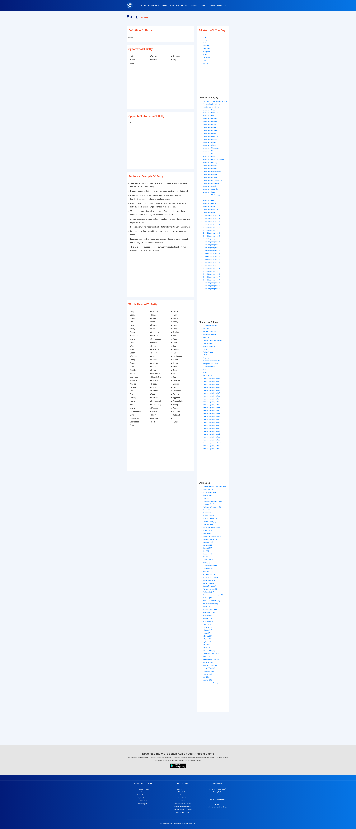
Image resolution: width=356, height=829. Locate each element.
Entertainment (207, 355)
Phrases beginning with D (211, 387)
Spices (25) (207, 648)
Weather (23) (207, 680)
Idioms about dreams (210, 130)
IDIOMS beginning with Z (211, 289)
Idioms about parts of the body (213, 180)
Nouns (143, 792)
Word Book (195, 5)
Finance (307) (207, 548)
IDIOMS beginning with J (211, 242)
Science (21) (207, 645)
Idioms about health (209, 142)
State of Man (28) (209, 651)
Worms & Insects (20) (210, 683)
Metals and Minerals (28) (211, 601)
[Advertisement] (160, 87)
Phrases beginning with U (211, 437)
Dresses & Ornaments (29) (212, 536)
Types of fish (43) (209, 668)
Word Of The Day (154, 5)
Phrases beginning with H (211, 399)
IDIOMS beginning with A (211, 215)
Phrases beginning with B (211, 381)
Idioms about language (211, 148)
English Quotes (143, 798)
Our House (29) (208, 621)
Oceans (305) (207, 615)
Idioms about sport (209, 192)
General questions (209, 367)
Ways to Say (182, 792)
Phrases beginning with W (211, 443)
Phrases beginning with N (211, 416)
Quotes (219, 5)
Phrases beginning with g (211, 396)
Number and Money (209, 334)
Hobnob (205, 54)
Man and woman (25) (210, 589)
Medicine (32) (207, 598)
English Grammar (143, 795)
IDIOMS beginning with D (211, 224)
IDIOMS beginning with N (211, 253)
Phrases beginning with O (211, 419)
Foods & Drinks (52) (209, 560)
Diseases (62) (207, 533)
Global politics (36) (209, 574)
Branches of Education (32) (212, 501)
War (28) (206, 677)
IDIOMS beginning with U (211, 274)
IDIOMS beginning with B (211, 218)
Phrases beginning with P (211, 422)
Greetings (206, 328)
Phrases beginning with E (211, 390)
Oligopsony (206, 52)
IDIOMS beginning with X (211, 283)
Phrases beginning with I (211, 402)
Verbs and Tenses (143, 789)
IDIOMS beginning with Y (211, 286)
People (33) (207, 624)
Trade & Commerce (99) (211, 659)
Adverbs (182, 801)
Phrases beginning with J (211, 405)
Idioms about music (209, 165)
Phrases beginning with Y (211, 446)
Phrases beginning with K (211, 408)
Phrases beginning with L (211, 411)
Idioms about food (209, 133)
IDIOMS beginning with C (211, 221)
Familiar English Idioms (211, 107)
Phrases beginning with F (211, 393)
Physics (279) (207, 627)
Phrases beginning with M (211, 413)
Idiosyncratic (207, 40)
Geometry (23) (208, 571)
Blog (187, 5)
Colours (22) (207, 513)
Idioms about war (209, 207)
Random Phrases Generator (182, 809)
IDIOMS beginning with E (211, 227)
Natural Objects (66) (210, 609)
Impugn (205, 60)
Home (143, 5)
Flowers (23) (207, 557)
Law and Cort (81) (209, 583)
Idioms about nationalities (212, 171)
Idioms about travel (209, 204)
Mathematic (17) (208, 592)
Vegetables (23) (208, 671)
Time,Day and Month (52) (211, 653)
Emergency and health (210, 364)
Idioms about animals (210, 113)
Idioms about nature (210, 174)
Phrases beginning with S (211, 431)
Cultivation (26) (208, 524)
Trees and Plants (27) (210, 665)
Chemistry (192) (208, 504)
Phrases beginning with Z (211, 449)
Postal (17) (206, 633)
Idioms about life (208, 154)
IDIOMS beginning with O (211, 256)
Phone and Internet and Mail (212, 340)
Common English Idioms (211, 104)
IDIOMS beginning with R (211, 265)
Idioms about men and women (213, 160)
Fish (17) (206, 551)
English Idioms (143, 801)
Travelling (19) (208, 662)
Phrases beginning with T (211, 434)
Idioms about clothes (210, 119)
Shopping (206, 358)
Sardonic (206, 43)
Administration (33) (209, 492)
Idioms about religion (210, 186)
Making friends (208, 352)
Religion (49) (207, 639)
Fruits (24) (206, 563)
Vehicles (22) (207, 674)
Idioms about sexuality (210, 189)
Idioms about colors (210, 122)
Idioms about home (209, 145)
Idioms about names (210, 168)
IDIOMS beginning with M (211, 251)
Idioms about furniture (210, 136)
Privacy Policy (217, 792)
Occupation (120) (209, 612)
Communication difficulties (212, 361)
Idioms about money (210, 163)
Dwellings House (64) (210, 539)
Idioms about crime (209, 124)
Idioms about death (209, 127)
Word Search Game (182, 812)
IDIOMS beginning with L (211, 248)
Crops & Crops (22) (209, 522)
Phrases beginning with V (211, 440)
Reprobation (207, 57)
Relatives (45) (207, 636)
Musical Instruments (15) (211, 604)
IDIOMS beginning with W (211, 280)
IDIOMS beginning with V (211, 277)
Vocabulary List (168, 5)
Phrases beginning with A (211, 378)
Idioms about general (210, 139)
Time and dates (208, 343)
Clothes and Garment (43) (212, 507)
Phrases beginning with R (211, 428)
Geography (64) (208, 568)
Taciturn (205, 63)
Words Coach (177, 823)
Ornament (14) (208, 618)
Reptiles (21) (207, 642)
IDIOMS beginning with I (211, 239)
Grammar (180, 5)
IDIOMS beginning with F (211, 230)
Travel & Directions (209, 331)
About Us (218, 795)
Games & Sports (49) (210, 566)
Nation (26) (206, 607)
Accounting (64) (208, 489)
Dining (205, 349)
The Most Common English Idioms (215, 101)
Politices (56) (207, 630)
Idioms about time (209, 201)
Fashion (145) (207, 545)
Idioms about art (208, 116)
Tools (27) (206, 656)
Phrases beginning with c (211, 384)
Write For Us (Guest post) (217, 789)
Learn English (142, 804)
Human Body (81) (209, 580)
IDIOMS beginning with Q (211, 262)
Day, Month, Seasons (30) (211, 527)
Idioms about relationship (211, 183)
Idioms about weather (210, 209)
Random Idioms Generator (182, 806)
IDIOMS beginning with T (211, 271)
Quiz (226, 5)
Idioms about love (209, 157)
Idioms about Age (209, 110)
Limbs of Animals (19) (210, 586)
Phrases (212, 5)
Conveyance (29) (208, 516)
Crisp (204, 37)
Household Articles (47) (211, 577)
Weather (205, 372)
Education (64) (208, 542)
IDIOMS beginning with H (211, 236)
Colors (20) (207, 510)
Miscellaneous (208, 375)
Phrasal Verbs (182, 798)
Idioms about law (209, 151)
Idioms (204, 5)
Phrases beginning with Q (211, 425)
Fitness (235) (207, 554)
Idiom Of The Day (182, 789)
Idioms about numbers (210, 177)
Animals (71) (207, 495)
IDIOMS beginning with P (211, 259)
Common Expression (210, 325)
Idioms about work (209, 212)
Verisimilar (206, 46)
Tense (182, 795)
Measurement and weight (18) (213, 595)
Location (206, 337)
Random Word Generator (182, 804)
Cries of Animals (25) (210, 519)
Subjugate (206, 49)
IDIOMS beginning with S (211, 268)
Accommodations (209, 346)
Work (204, 369)
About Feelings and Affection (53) (214, 486)
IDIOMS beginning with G (211, 233)
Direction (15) (207, 530)
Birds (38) (206, 498)
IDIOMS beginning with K (211, 245)
